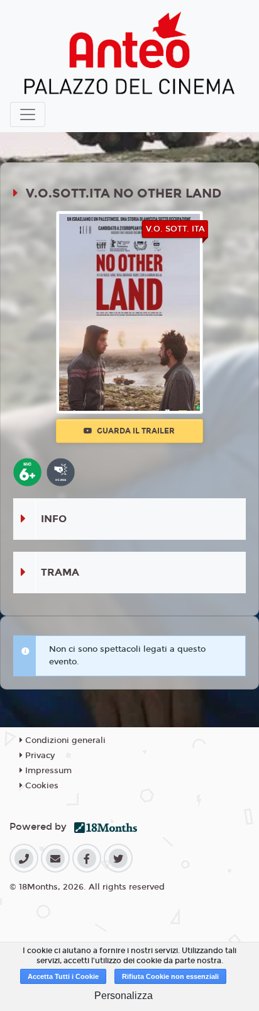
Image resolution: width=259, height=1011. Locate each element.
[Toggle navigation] (27, 114)
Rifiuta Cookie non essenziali (170, 976)
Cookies (40, 786)
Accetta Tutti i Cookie (63, 976)
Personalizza (123, 995)
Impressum (47, 771)
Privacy (39, 756)
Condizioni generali (64, 740)
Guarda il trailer (135, 431)
